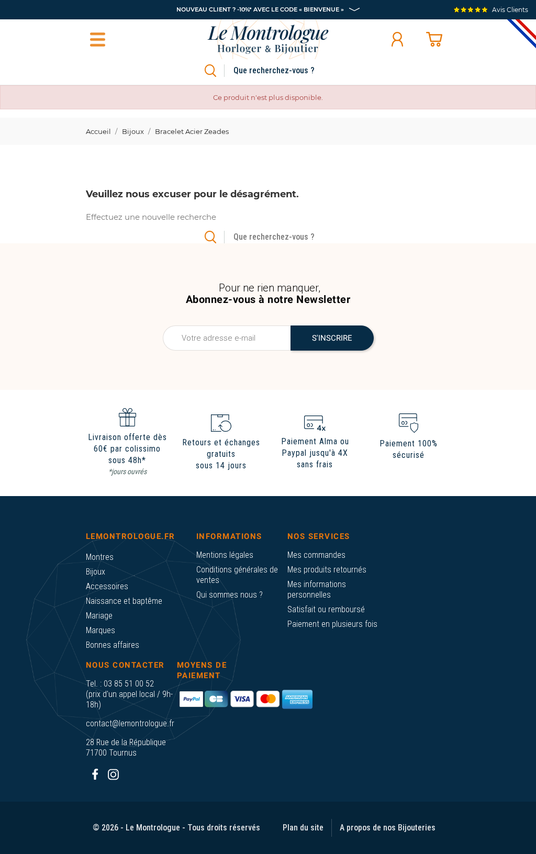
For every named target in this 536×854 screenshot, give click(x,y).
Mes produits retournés (326, 570)
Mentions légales (224, 555)
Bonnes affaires (112, 645)
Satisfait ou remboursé (326, 609)
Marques (100, 630)
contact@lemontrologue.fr (130, 723)
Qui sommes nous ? (229, 595)
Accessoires (107, 586)
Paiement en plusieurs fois (332, 624)
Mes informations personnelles (316, 589)
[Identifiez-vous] (397, 39)
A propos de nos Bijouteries (388, 828)
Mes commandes (316, 555)
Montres (100, 557)
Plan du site (303, 828)
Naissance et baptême (124, 601)
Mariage (99, 616)
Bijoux (95, 572)
